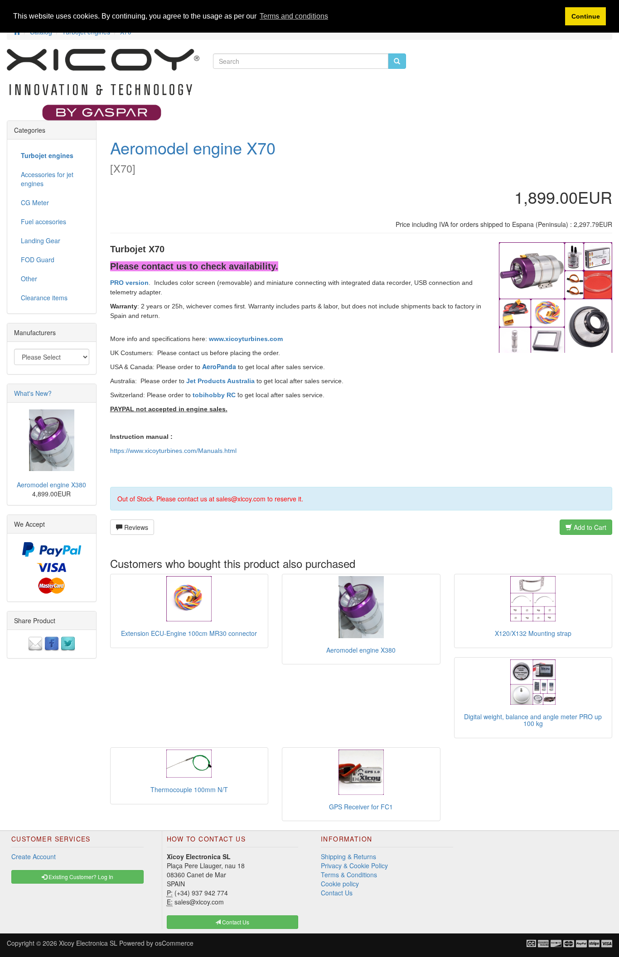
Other (29, 278)
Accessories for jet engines (47, 179)
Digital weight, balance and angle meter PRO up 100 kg (533, 720)
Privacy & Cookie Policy (354, 865)
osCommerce (174, 942)
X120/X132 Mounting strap (533, 633)
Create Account (33, 856)
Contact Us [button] (235, 922)
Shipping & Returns (348, 856)
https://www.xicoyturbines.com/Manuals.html (173, 450)
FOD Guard (37, 259)
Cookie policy (340, 883)
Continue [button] (585, 16)
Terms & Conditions (349, 874)
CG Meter (35, 202)
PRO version (129, 282)
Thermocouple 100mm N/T (189, 789)
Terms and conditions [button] (294, 16)
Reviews (135, 527)
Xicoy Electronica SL (88, 942)
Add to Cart (589, 527)
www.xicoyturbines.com (246, 338)
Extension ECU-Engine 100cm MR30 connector (189, 633)
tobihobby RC (214, 395)
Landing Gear (40, 240)
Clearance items (44, 297)
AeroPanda (219, 366)
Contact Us (337, 892)
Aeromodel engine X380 (361, 649)
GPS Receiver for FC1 (361, 806)
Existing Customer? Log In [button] (80, 876)
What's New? (33, 393)
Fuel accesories (43, 221)
